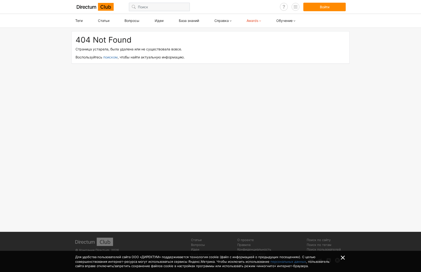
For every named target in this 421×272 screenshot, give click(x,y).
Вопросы (131, 21)
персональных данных (288, 261)
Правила (243, 245)
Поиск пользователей (324, 249)
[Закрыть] (343, 258)
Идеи (159, 21)
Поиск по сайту (319, 240)
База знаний (189, 21)
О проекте (245, 240)
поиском (110, 57)
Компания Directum (94, 250)
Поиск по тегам (319, 245)
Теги (79, 21)
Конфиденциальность (254, 249)
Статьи (103, 21)
